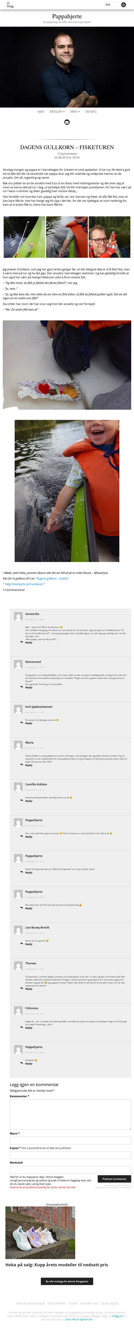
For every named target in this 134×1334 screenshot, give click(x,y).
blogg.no (118, 1316)
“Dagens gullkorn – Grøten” (52, 578)
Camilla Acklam (36, 784)
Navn (15, 1133)
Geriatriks (32, 614)
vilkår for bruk (118, 1187)
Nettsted (16, 1163)
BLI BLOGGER (109, 1303)
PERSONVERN (57, 1303)
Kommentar (19, 1096)
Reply (28, 642)
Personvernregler (106, 1187)
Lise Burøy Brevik (37, 927)
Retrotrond (33, 662)
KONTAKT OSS (89, 1303)
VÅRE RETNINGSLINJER (30, 1303)
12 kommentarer (67, 154)
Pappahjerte (67, 17)
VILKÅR (72, 1303)
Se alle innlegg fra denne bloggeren (67, 1281)
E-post (40, 1148)
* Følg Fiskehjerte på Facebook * (24, 584)
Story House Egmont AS (78, 1319)
